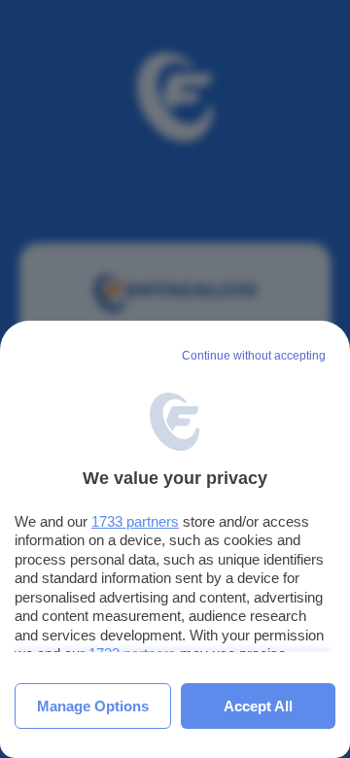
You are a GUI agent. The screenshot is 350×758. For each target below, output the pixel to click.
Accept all (258, 706)
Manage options (93, 706)
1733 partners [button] (135, 521)
